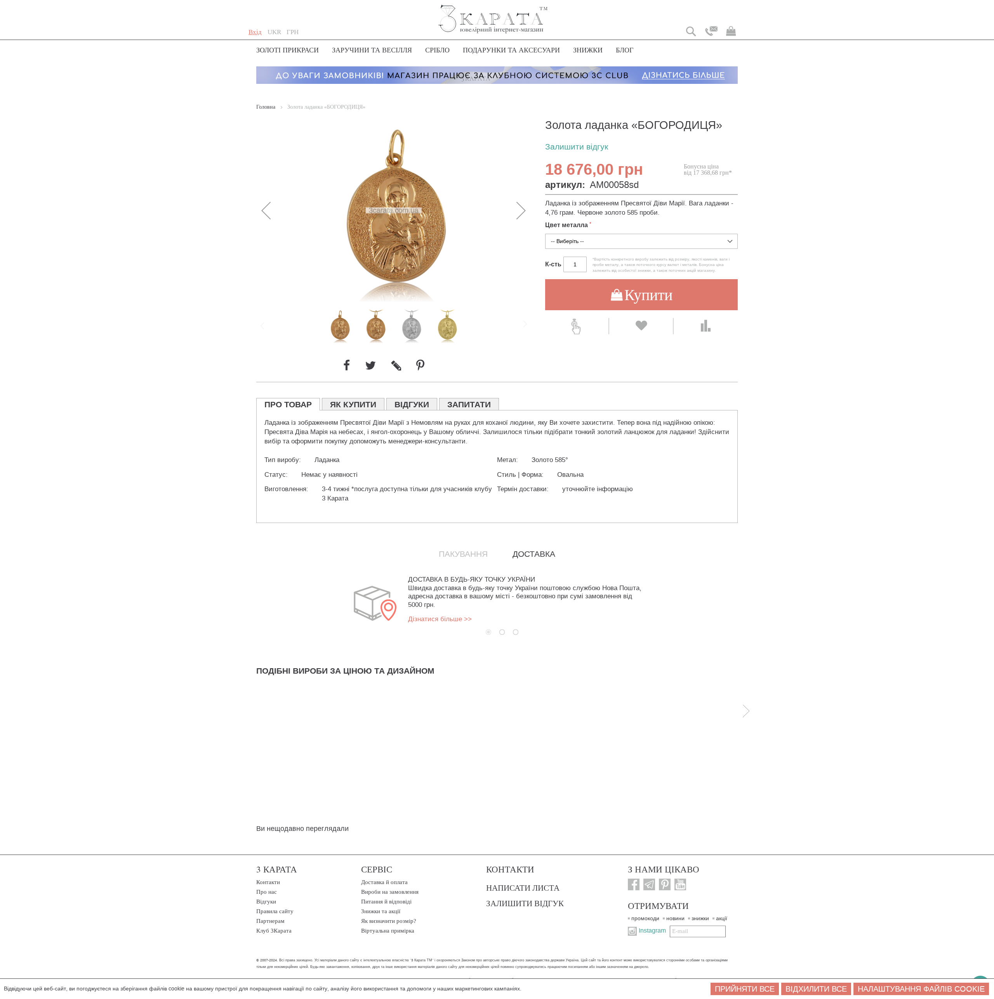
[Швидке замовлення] (576, 326)
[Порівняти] (706, 326)
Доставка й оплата (384, 882)
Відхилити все (816, 989)
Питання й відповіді (386, 901)
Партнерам (270, 921)
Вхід (255, 32)
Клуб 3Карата (274, 931)
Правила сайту (275, 911)
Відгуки (266, 901)
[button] (274, 32)
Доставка (534, 554)
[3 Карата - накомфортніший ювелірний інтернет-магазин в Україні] (493, 14)
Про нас (266, 892)
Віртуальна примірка (387, 931)
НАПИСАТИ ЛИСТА (523, 887)
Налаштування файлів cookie (921, 989)
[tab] (288, 404)
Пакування (463, 554)
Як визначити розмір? (388, 921)
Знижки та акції (380, 911)
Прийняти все (745, 989)
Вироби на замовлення (390, 892)
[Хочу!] (641, 326)
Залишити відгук (576, 147)
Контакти (268, 882)
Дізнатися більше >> (440, 619)
